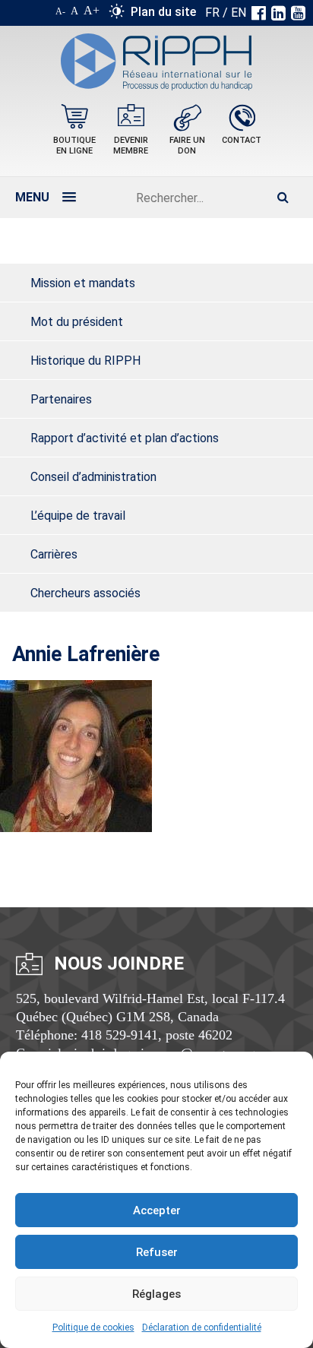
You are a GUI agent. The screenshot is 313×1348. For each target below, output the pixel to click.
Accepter (157, 1210)
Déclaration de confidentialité (201, 1327)
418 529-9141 (119, 1035)
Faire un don (187, 145)
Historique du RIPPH (85, 360)
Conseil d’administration (93, 477)
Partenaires (61, 399)
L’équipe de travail (77, 515)
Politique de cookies (93, 1327)
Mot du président (76, 322)
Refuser (157, 1252)
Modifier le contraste (117, 14)
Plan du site (163, 12)
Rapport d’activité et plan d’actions (124, 438)
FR (212, 12)
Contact (241, 140)
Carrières (53, 554)
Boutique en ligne (74, 145)
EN (238, 12)
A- (60, 11)
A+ (92, 10)
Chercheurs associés (85, 593)
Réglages (156, 1294)
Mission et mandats (82, 283)
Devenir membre (130, 145)
